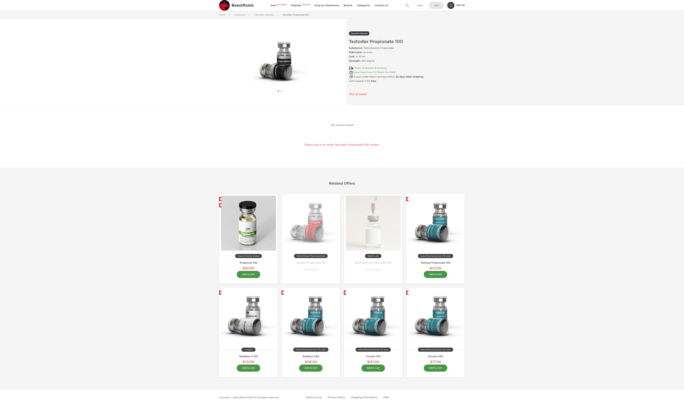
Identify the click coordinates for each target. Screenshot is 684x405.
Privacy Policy (336, 397)
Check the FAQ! (386, 72)
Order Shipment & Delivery (370, 68)
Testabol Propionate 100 (311, 262)
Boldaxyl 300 (311, 356)
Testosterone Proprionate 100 (373, 262)
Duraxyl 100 (435, 356)
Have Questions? (363, 72)
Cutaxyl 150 (373, 356)
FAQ (386, 397)
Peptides (300, 5)
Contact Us (381, 5)
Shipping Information (364, 397)
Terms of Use (314, 397)
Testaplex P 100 (248, 356)
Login (420, 5)
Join (436, 5)
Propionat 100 (248, 262)
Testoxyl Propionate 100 (435, 262)
